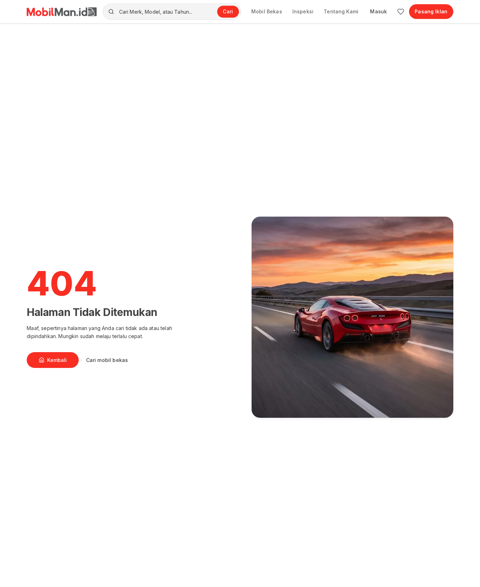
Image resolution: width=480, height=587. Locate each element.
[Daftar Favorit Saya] (400, 11)
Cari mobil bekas (107, 360)
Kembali (57, 360)
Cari (228, 11)
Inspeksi (302, 11)
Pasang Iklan (431, 11)
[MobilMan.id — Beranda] (62, 11)
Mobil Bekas (266, 11)
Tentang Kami (341, 11)
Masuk (378, 11)
